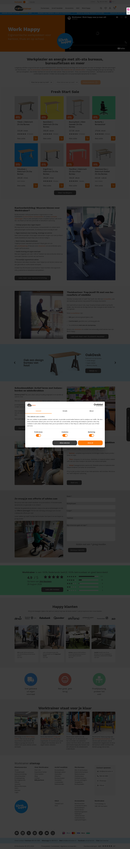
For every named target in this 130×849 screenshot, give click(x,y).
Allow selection (65, 443)
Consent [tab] (38, 411)
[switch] (38, 435)
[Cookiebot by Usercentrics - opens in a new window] (95, 405)
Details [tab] (65, 411)
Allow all (90, 443)
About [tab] (91, 411)
